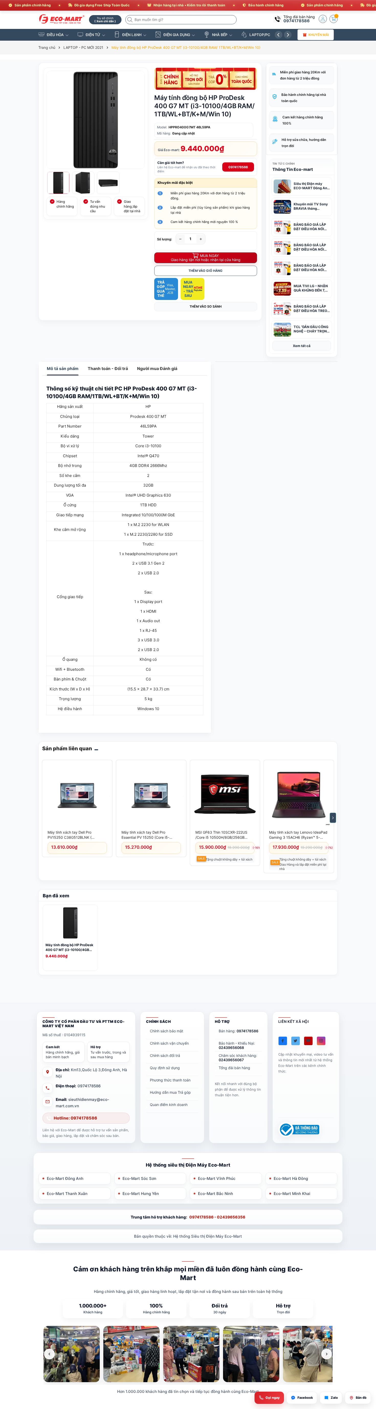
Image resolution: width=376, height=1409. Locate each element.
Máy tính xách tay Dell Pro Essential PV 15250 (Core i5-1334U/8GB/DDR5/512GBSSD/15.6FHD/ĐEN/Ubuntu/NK (150, 835)
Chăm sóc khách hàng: (238, 1057)
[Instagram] (321, 1040)
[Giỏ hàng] (333, 19)
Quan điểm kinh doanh (168, 1104)
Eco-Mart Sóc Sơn (139, 1178)
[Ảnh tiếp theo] (326, 1354)
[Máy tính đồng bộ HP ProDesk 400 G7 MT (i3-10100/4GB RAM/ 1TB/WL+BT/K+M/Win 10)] (70, 924)
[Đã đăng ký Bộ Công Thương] (298, 1129)
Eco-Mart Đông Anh (65, 1178)
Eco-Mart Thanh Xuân (67, 1193)
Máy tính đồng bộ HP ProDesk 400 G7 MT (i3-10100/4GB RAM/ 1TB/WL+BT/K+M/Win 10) (69, 947)
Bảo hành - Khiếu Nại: (237, 1045)
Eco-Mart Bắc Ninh (215, 1193)
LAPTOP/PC (259, 34)
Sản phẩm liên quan (67, 748)
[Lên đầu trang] (365, 1363)
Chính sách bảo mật (166, 1031)
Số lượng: (164, 239)
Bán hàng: (238, 1031)
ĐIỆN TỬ (93, 34)
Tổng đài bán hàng (234, 1068)
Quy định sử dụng (165, 1068)
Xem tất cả (302, 346)
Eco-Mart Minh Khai (292, 1193)
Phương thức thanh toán (170, 1080)
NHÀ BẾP (219, 34)
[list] (188, 1354)
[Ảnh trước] (49, 1354)
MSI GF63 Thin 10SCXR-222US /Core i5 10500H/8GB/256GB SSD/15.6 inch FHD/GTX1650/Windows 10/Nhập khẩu (223, 835)
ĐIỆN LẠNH (131, 34)
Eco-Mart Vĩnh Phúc (217, 1178)
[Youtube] (308, 1040)
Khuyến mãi (319, 34)
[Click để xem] (96, 120)
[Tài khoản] (323, 19)
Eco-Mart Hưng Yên (141, 1193)
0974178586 (296, 20)
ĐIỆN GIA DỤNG (176, 34)
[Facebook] (282, 1040)
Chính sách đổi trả (165, 1055)
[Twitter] (295, 1040)
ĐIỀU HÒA (55, 34)
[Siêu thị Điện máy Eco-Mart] (62, 19)
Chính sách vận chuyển (169, 1043)
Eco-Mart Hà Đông (291, 1178)
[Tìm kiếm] (130, 19)
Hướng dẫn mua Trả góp (170, 1092)
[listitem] (71, 1354)
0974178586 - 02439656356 (217, 1217)
